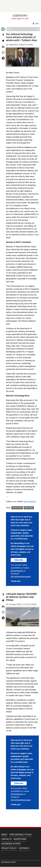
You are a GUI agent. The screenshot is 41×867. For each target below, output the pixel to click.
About (4, 834)
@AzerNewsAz (30, 501)
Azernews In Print (11, 843)
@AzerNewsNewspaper (21, 576)
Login (36, 23)
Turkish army (17, 508)
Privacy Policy (9, 848)
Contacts (6, 839)
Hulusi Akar (28, 508)
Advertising (20, 839)
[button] (3, 35)
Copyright (24, 848)
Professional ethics (21, 834)
